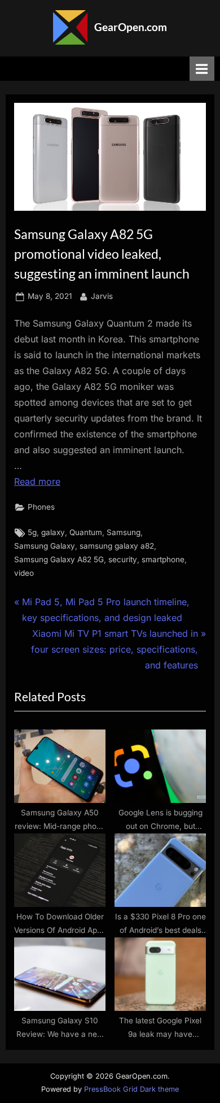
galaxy (53, 532)
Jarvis (102, 296)
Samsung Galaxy (44, 545)
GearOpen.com (130, 26)
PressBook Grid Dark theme (131, 1089)
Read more (37, 481)
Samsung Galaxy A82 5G (59, 559)
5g (32, 532)
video (24, 572)
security (122, 559)
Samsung (123, 532)
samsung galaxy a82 (117, 545)
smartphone (163, 559)
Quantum (85, 532)
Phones (41, 506)
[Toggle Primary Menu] (202, 69)
